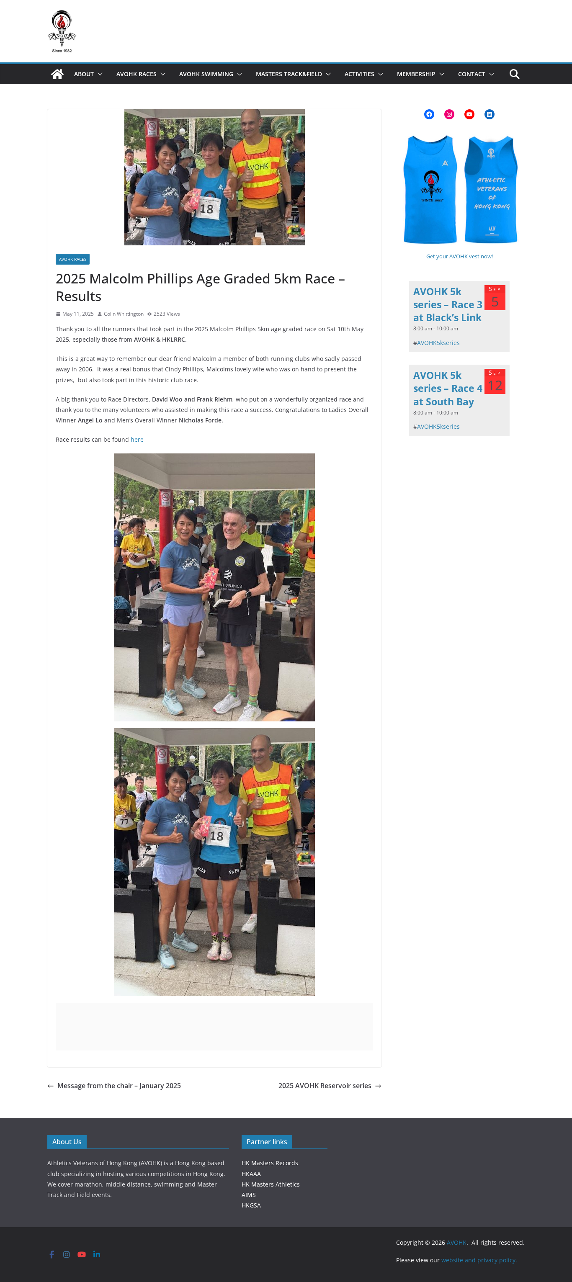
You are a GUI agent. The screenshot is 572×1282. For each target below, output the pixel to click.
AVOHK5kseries (438, 343)
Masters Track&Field (289, 74)
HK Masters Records (270, 1163)
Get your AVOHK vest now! (459, 256)
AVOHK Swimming (206, 74)
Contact (471, 74)
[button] (98, 74)
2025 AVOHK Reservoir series (324, 1085)
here (137, 439)
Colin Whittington (124, 313)
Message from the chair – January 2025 (119, 1085)
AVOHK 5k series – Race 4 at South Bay (447, 388)
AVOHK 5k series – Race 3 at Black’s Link (447, 304)
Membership (416, 74)
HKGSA (251, 1205)
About (84, 74)
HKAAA (251, 1174)
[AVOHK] (57, 74)
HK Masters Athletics (271, 1184)
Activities (359, 74)
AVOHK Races (136, 74)
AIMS (249, 1195)
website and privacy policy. (480, 1260)
